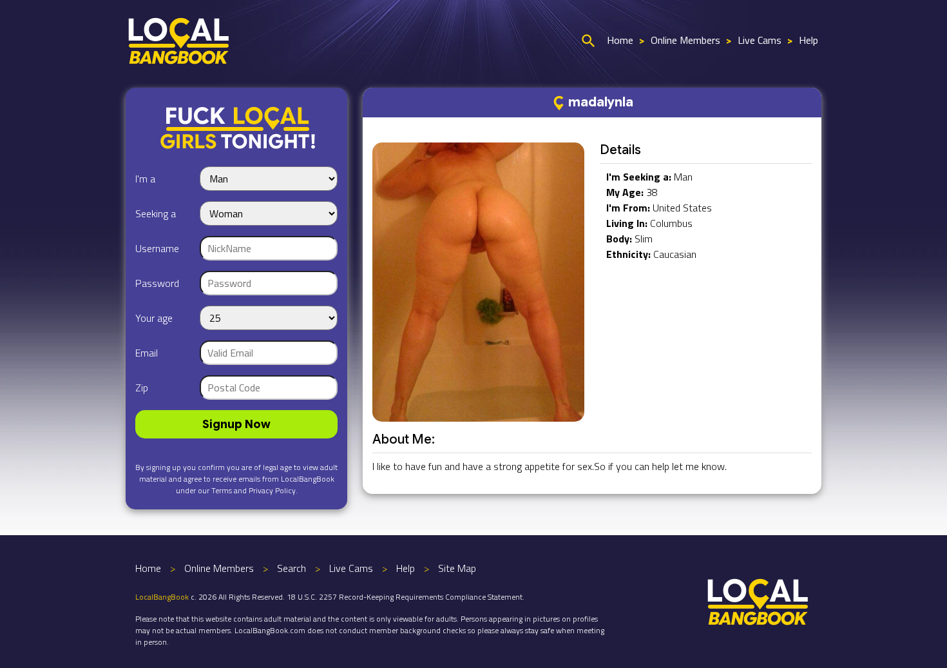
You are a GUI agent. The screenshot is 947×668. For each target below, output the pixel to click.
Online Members (685, 40)
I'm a (145, 178)
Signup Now (236, 424)
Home (620, 40)
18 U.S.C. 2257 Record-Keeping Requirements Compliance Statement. (405, 597)
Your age (154, 318)
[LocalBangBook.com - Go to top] (758, 600)
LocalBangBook (162, 597)
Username (157, 248)
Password (157, 283)
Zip (141, 387)
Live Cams (759, 40)
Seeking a (155, 213)
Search (291, 568)
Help (808, 40)
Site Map (457, 568)
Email (146, 352)
